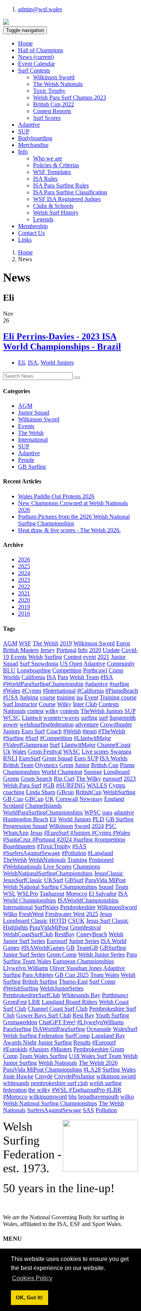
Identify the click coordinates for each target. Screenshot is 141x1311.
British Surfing (39, 981)
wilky (52, 711)
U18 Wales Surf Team (95, 1056)
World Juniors (57, 362)
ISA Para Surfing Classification (70, 192)
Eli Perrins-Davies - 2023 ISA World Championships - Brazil (62, 341)
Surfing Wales (119, 1069)
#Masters (61, 1049)
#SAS (79, 846)
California (33, 677)
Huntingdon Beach (25, 819)
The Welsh (31, 433)
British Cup (104, 765)
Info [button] (23, 151)
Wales (19, 751)
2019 (24, 607)
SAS (88, 1110)
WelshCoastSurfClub (28, 934)
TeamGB (87, 948)
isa (79, 697)
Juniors (11, 731)
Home (25, 43)
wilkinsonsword (48, 1096)
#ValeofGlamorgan (25, 745)
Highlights (15, 927)
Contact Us (31, 233)
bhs (72, 1096)
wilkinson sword (116, 1076)
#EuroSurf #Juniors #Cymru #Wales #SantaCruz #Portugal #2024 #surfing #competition (66, 836)
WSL (9, 893)
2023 (24, 580)
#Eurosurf (104, 1042)
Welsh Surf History (56, 212)
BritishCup (89, 792)
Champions (86, 866)
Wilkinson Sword (53, 77)
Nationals (14, 711)
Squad (106, 887)
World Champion (61, 772)
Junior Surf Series (24, 954)
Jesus (36, 833)
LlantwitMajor (78, 745)
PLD (98, 819)
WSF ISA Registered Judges (67, 199)
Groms (11, 778)
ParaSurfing (17, 1029)
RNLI (10, 758)
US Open (71, 663)
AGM (25, 406)
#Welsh (72, 731)
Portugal (66, 650)
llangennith (122, 718)
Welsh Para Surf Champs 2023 (69, 97)
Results (82, 1042)
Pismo (127, 765)
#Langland (100, 853)
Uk (7, 751)
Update (111, 650)
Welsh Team (84, 677)
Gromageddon (20, 1022)
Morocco (76, 893)
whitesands (16, 1083)
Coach (54, 731)
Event (91, 697)
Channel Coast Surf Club (58, 1008)
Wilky (64, 704)
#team (89, 731)
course (47, 697)
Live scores (95, 751)
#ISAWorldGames (43, 948)
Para (63, 677)
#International (59, 690)
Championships (21, 772)
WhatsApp (16, 833)
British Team (18, 765)
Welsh (35, 657)
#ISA (106, 677)
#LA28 (92, 1069)
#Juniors (39, 1049)
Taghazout (51, 893)
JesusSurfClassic (22, 880)
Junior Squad (33, 412)
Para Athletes (37, 975)
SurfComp (77, 1035)
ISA (33, 362)
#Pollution (74, 853)
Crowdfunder (116, 724)
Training (77, 860)
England (114, 799)
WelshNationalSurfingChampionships (47, 873)
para (107, 812)
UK (49, 799)
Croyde (44, 1076)
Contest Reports (52, 111)
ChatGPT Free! (57, 1022)
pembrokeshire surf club (59, 1083)
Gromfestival (85, 927)
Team (121, 887)
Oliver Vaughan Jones (76, 968)
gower (10, 724)
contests (69, 711)
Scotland (13, 805)
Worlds (11, 677)
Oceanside (98, 1029)
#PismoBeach (121, 690)
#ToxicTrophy (54, 846)
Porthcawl (95, 670)
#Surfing (13, 738)
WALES (97, 785)
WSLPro (27, 893)
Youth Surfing (112, 1015)
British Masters (21, 650)
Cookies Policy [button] (32, 1278)
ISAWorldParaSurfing (59, 1029)
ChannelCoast (113, 745)
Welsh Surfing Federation (33, 1035)
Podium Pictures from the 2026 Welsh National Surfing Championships (74, 520)
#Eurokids (15, 1049)
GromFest (15, 1002)
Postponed (101, 860)
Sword (82, 826)
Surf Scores (47, 118)
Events (26, 426)
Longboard (116, 772)
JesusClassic (108, 873)
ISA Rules (45, 179)
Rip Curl (64, 778)
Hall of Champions (40, 50)
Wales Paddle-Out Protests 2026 (56, 496)
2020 (24, 600)
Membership (33, 226)
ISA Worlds (113, 758)
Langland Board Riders (69, 1002)
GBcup (65, 792)
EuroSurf (30, 758)
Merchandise (33, 145)
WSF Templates (52, 172)
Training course (118, 697)
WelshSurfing (119, 792)
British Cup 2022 (53, 104)
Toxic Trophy (49, 91)
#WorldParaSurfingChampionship (43, 684)
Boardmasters (19, 846)
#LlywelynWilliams (100, 1022)
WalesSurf (125, 1029)
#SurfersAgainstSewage (31, 853)
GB (70, 948)
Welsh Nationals (57, 1063)
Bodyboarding (35, 138)
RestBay (65, 934)
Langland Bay (108, 1035)
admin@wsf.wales (40, 9)
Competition (67, 670)
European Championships (83, 961)
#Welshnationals (22, 866)
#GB (49, 785)
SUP (23, 131)
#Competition (56, 738)
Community (121, 663)
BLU (9, 670)
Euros (123, 643)
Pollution (106, 1110)
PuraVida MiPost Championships (42, 1069)
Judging (29, 697)
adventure (87, 724)
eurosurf (112, 778)
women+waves (61, 718)
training (66, 697)
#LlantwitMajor (92, 738)
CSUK (76, 920)
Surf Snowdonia (39, 663)
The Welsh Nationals (58, 84)
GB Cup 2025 (72, 975)
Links (25, 239)
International (33, 439)
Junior (82, 765)
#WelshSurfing (20, 988)
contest (35, 711)
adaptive (124, 812)
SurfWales (46, 907)
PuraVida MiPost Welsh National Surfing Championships (64, 883)
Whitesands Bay (81, 995)
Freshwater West (65, 914)
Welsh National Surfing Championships (50, 1103)
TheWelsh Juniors (101, 711)
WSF (25, 643)
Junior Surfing (55, 1042)
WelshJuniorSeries (61, 988)
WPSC (92, 812)
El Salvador (103, 893)
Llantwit (32, 718)
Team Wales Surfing (43, 1056)
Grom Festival (45, 751)
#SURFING (70, 785)
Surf (55, 745)
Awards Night (19, 1042)
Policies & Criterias (56, 165)
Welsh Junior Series (101, 954)
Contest (73, 657)
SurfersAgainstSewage (54, 1110)
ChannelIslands (43, 805)
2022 (24, 586)
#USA (10, 697)
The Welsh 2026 (98, 1063)
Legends (43, 219)
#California (90, 690)
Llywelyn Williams (25, 968)
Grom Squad (57, 758)
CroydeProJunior (74, 1076)
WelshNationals (47, 860)
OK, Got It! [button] (29, 1297)
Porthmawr (115, 995)
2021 (24, 593)
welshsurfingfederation (47, 724)
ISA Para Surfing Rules (61, 185)
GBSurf (74, 880)
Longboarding (34, 670)
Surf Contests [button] (34, 70)
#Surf (31, 738)
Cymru (117, 785)
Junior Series (84, 941)
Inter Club (85, 704)
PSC (110, 826)
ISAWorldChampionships (88, 900)
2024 (24, 573)
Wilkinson (61, 826)
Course (47, 704)
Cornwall (67, 799)
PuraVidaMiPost (48, 927)
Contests (109, 704)
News (36, 57)
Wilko (10, 914)
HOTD (58, 920)
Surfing (53, 657)
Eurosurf (57, 941)
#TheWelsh (111, 731)
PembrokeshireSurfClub (31, 995)
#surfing (119, 684)
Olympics (46, 765)
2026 (24, 559)
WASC (71, 751)
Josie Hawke (18, 1076)
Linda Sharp (40, 792)
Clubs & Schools (53, 206)
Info (83, 650)
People (26, 460)
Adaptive (29, 124)
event (89, 657)
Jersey (47, 650)
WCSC (11, 718)
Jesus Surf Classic (107, 920)
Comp (116, 670)
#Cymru (31, 690)
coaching (13, 792)
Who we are (47, 158)
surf (103, 718)
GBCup (34, 799)
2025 (24, 566)
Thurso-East (73, 981)
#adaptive (96, 684)
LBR (34, 1002)
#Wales (11, 690)
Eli (21, 362)
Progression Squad (25, 826)
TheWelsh (15, 860)
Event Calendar (36, 64)
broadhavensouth (98, 1096)
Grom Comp (62, 954)
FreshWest (31, 914)
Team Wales (104, 975)
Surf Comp (102, 981)
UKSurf (53, 880)
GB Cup (13, 799)
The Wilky (88, 778)
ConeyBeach (91, 934)
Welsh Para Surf (22, 785)
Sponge (93, 772)
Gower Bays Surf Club (43, 1015)
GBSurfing (113, 948)
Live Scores (57, 866)
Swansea (120, 751)
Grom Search (36, 778)
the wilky (39, 1090)
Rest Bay (83, 1015)
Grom (66, 765)
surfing (89, 718)
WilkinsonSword (117, 907)
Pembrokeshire (78, 907)
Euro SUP (86, 758)
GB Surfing (32, 466)
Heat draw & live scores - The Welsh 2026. (69, 530)
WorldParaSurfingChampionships (43, 812)
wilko (127, 1096)
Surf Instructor (20, 704)
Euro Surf (33, 731)
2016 (24, 613)
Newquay (91, 799)
